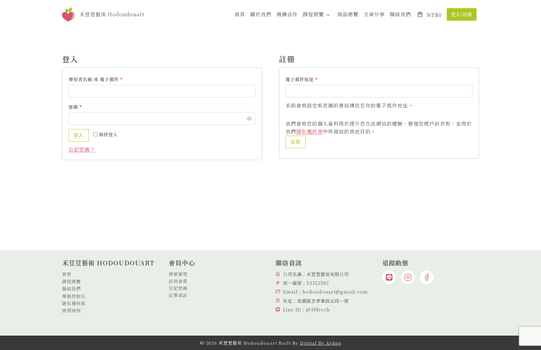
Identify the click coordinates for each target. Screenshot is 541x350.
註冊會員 (178, 281)
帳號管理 (178, 274)
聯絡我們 (400, 14)
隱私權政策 (309, 131)
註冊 (296, 141)
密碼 (77, 107)
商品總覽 (347, 14)
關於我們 (260, 14)
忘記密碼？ (82, 149)
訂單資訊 (178, 295)
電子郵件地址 (304, 80)
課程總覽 (313, 14)
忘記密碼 (178, 288)
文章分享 (374, 14)
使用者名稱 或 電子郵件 (98, 80)
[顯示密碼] (249, 119)
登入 (79, 135)
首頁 (239, 14)
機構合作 (287, 14)
